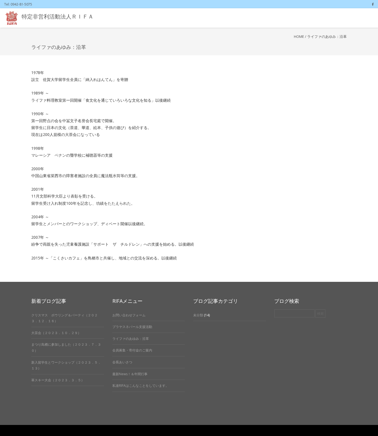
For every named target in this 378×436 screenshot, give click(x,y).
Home (299, 36)
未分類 (198, 315)
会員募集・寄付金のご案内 (132, 350)
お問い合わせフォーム (129, 315)
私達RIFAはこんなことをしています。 (140, 385)
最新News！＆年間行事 (129, 374)
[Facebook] (373, 4)
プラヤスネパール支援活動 (132, 326)
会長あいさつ (122, 362)
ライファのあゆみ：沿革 (130, 338)
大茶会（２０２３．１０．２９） (56, 332)
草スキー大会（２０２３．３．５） (57, 380)
